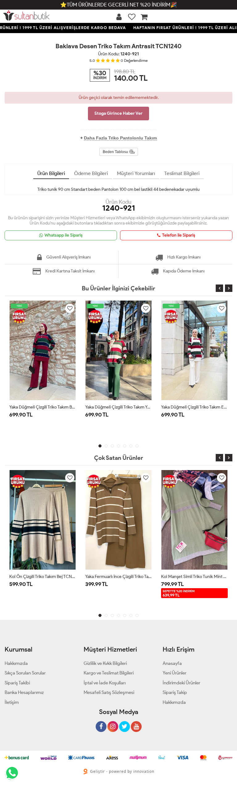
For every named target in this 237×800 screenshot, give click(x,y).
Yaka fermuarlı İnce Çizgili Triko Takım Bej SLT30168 (118, 576)
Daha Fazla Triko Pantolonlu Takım (120, 137)
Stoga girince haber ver (118, 113)
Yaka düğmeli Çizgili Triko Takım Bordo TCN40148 (42, 407)
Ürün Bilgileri (51, 173)
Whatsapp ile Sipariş (63, 235)
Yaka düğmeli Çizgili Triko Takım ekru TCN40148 (194, 407)
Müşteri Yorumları (136, 173)
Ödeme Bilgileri (91, 173)
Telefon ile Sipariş (178, 235)
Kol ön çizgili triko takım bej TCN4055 (42, 576)
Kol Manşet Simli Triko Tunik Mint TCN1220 (194, 576)
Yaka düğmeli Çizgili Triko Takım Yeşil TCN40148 (118, 407)
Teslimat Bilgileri (182, 173)
